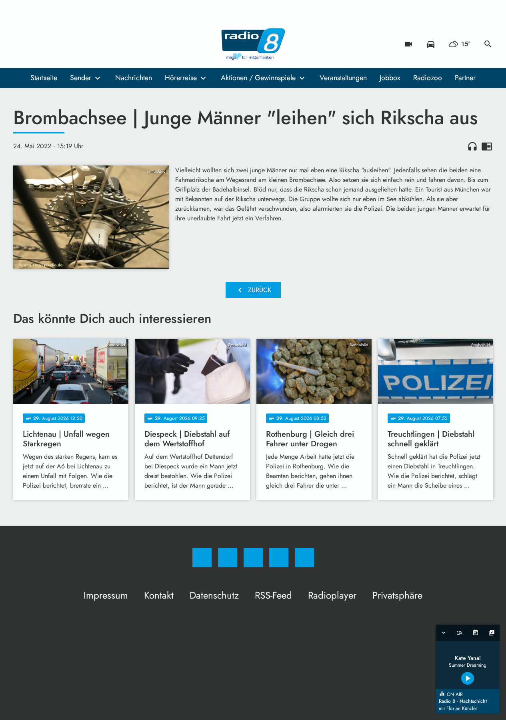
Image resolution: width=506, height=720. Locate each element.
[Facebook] (21, 44)
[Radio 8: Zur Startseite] (253, 44)
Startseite (43, 78)
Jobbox (390, 78)
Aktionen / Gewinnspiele (258, 78)
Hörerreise (181, 78)
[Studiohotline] (69, 44)
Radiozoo (427, 78)
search (488, 44)
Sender (80, 78)
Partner (465, 78)
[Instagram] (37, 44)
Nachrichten (133, 78)
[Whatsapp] (53, 44)
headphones (472, 146)
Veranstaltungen (343, 78)
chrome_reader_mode (486, 146)
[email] (85, 44)
